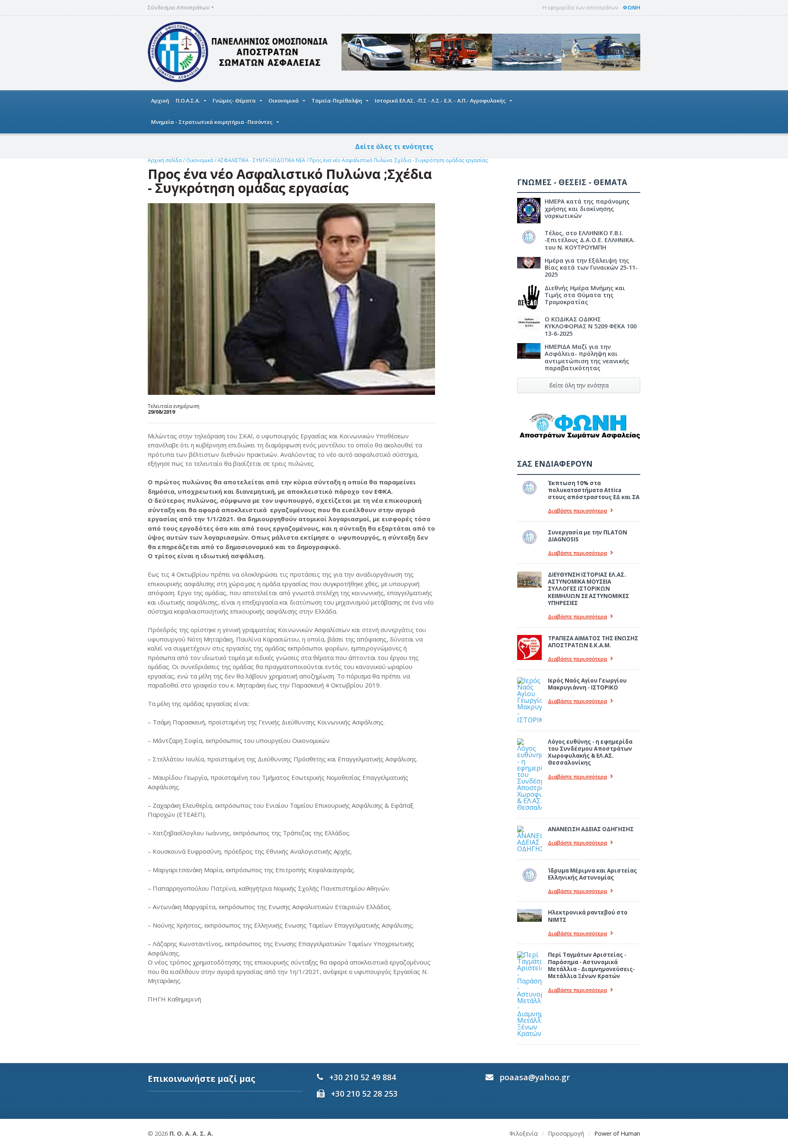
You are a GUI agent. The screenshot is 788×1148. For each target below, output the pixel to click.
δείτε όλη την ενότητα (579, 385)
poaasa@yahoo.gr (534, 1077)
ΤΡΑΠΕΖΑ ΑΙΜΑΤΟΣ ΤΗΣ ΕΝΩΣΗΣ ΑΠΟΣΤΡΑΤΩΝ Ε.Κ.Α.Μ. (593, 642)
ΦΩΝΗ (631, 7)
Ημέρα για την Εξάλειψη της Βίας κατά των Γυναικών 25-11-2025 (591, 268)
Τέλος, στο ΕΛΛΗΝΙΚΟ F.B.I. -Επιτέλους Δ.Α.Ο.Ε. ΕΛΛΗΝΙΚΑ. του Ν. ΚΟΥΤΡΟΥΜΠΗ (590, 240)
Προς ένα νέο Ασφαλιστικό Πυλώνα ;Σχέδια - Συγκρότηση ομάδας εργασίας (398, 160)
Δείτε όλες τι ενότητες (394, 146)
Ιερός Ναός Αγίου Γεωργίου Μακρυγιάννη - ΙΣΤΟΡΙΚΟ (587, 684)
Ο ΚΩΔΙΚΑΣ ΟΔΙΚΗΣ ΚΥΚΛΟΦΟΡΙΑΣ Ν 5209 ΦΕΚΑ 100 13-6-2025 (591, 326)
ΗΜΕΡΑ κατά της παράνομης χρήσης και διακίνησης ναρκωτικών (587, 208)
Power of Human (617, 1133)
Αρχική (160, 100)
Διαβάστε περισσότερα (577, 510)
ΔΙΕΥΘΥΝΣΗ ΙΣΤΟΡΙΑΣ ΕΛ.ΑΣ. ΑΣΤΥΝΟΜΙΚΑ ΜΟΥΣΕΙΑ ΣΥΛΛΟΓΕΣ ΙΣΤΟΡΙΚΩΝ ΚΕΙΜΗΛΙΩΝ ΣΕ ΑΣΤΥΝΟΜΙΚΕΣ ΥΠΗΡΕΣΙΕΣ (588, 589)
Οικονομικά (200, 160)
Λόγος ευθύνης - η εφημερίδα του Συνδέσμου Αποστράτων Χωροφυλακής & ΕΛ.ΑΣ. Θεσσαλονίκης (590, 752)
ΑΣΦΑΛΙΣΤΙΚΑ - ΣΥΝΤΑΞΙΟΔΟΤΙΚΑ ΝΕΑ (262, 160)
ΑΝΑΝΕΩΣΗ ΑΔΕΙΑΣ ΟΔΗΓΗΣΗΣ (591, 829)
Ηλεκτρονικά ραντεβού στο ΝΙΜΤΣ (588, 916)
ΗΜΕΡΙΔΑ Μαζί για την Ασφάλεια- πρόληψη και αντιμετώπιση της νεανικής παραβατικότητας (587, 357)
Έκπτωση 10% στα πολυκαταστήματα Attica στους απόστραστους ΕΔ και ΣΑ (593, 490)
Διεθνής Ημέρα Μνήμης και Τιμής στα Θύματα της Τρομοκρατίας (585, 295)
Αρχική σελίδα (165, 160)
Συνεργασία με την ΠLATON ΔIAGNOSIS (587, 536)
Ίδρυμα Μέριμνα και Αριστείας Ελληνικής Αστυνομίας (592, 874)
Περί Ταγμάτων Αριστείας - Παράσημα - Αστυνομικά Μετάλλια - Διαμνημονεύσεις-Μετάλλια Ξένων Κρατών (591, 965)
